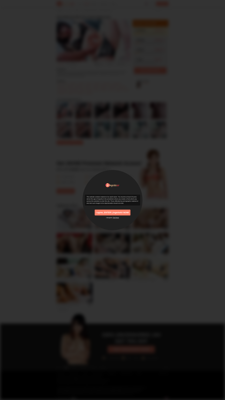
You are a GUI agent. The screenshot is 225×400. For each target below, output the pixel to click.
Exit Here (116, 218)
